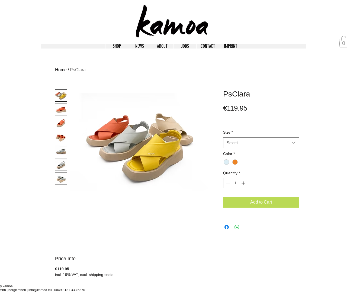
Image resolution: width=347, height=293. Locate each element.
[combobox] (261, 142)
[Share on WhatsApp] (237, 227)
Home (61, 69)
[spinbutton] (235, 183)
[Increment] (243, 183)
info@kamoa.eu (40, 290)
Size (228, 132)
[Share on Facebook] (226, 227)
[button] (230, 46)
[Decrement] (227, 183)
